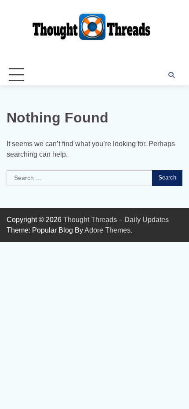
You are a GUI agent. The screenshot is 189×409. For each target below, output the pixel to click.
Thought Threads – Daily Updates (116, 219)
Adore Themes (107, 230)
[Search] (171, 75)
